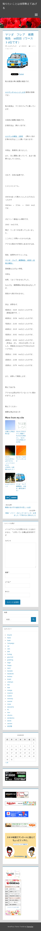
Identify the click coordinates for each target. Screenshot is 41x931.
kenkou (9, 676)
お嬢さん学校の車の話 (10, 433)
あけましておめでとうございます (21, 459)
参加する (18, 909)
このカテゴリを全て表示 (13, 907)
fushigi (9, 654)
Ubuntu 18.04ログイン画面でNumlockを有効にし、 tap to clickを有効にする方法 (21, 437)
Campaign (10, 643)
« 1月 (6, 762)
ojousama (10, 707)
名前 (7, 572)
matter (9, 696)
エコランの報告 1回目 (14, 136)
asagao (23, 46)
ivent (9, 668)
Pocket (21, 74)
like (8, 685)
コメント (8, 541)
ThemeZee (30, 927)
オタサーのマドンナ (10, 485)
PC (8, 710)
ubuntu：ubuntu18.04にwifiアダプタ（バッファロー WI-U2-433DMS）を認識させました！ (10, 463)
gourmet (10, 657)
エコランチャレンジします (15, 92)
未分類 (9, 726)
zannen (13, 497)
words (9, 721)
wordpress (10, 718)
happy (9, 665)
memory (10, 699)
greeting (10, 660)
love (8, 687)
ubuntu (9, 715)
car (7, 497)
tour (8, 712)
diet (8, 651)
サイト (7, 591)
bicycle (9, 635)
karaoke (10, 671)
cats (8, 649)
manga (9, 690)
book (9, 640)
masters (10, 693)
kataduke (10, 674)
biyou (9, 638)
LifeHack (10, 682)
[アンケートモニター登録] (20, 858)
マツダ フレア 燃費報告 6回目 (18, 260)
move (9, 704)
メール (8, 582)
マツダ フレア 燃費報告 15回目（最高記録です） (21, 487)
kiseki (9, 679)
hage (9, 663)
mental (9, 701)
